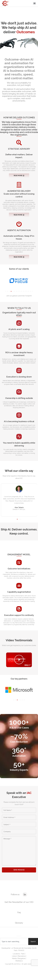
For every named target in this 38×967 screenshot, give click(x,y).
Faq (19, 912)
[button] (34, 3)
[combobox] (13, 941)
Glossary (19, 923)
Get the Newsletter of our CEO (19, 902)
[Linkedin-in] (24, 894)
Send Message (19, 870)
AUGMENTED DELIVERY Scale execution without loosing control (19, 194)
